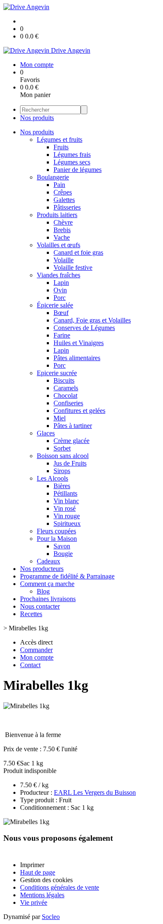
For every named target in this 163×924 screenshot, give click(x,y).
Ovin (60, 290)
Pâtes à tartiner (72, 425)
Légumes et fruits (59, 139)
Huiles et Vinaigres (78, 342)
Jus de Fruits (70, 463)
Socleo (51, 916)
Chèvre (63, 222)
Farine (61, 335)
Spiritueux (67, 523)
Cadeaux (48, 561)
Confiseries (68, 403)
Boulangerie (53, 177)
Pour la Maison (57, 538)
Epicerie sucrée (57, 372)
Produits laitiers (57, 214)
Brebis (62, 229)
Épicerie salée (55, 305)
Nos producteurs (42, 568)
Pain (59, 184)
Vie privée (33, 902)
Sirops (61, 470)
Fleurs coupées (56, 531)
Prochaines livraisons (48, 598)
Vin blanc (66, 500)
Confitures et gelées (79, 410)
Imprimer (32, 864)
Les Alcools (52, 478)
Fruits (61, 147)
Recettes (31, 613)
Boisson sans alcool (63, 455)
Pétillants (65, 493)
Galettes (64, 199)
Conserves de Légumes (84, 327)
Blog (43, 591)
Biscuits (63, 380)
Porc (59, 297)
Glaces (46, 433)
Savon (61, 546)
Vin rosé (64, 508)
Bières (61, 485)
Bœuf (61, 312)
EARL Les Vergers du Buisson (95, 792)
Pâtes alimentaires (76, 357)
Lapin (61, 282)
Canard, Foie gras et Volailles (92, 320)
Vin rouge (66, 516)
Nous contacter (40, 606)
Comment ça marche (47, 583)
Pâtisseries (67, 207)
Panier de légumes (77, 169)
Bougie (63, 553)
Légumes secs (71, 162)
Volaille (63, 260)
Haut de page (37, 872)
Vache (61, 237)
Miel (59, 418)
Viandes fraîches (58, 275)
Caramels (65, 388)
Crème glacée (71, 440)
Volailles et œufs (58, 244)
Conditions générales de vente (59, 887)
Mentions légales (42, 894)
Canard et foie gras (78, 252)
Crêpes (62, 192)
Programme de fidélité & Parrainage (67, 576)
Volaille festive (72, 267)
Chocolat (65, 395)
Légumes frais (72, 154)
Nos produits (37, 117)
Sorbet (62, 448)
